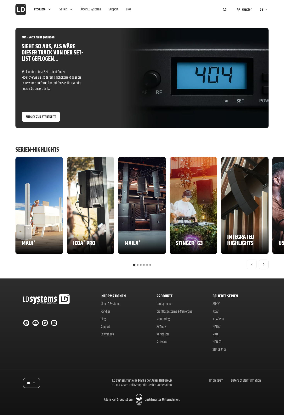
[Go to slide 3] (141, 265)
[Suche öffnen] (225, 9)
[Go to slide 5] (147, 265)
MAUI (216, 334)
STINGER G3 (219, 349)
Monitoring (163, 319)
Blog (103, 319)
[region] (142, 213)
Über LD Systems (110, 304)
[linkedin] (54, 323)
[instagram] (45, 323)
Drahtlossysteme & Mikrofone (174, 311)
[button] (43, 9)
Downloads (107, 334)
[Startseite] (20, 9)
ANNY (216, 304)
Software (162, 342)
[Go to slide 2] (138, 265)
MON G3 (217, 342)
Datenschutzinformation (246, 380)
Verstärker (162, 334)
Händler (105, 311)
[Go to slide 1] (134, 265)
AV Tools (161, 327)
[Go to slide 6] (150, 265)
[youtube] (35, 323)
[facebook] (26, 323)
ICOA (216, 311)
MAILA (217, 327)
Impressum (216, 380)
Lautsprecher (164, 304)
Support (105, 327)
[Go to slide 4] (144, 265)
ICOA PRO (218, 319)
